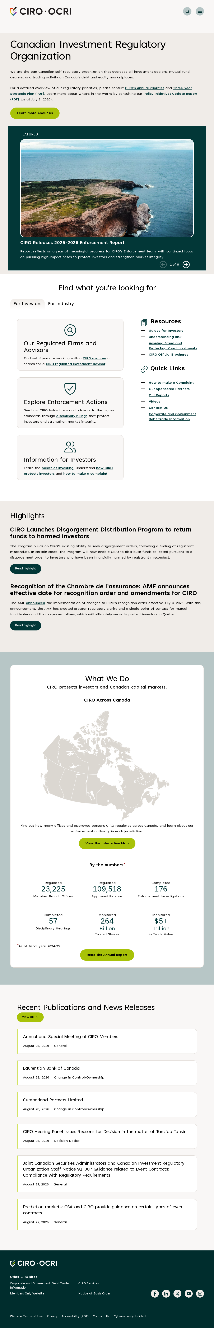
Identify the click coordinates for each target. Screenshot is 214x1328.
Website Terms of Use (26, 1316)
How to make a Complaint (171, 383)
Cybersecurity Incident (130, 1316)
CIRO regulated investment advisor (75, 364)
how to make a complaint (85, 474)
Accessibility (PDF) (75, 1316)
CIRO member (94, 358)
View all (28, 1017)
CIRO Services (88, 1283)
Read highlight (25, 568)
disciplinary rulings (71, 416)
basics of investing (58, 468)
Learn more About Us (35, 113)
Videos (154, 401)
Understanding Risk (165, 337)
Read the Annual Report (107, 955)
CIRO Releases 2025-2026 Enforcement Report (72, 243)
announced (35, 603)
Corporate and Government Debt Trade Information (39, 1285)
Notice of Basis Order (94, 1293)
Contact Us (158, 408)
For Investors (27, 304)
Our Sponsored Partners (169, 389)
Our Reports (159, 395)
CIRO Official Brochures (168, 354)
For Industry (61, 304)
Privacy (52, 1316)
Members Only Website (27, 1293)
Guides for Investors (166, 331)
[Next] (186, 264)
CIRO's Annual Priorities (144, 88)
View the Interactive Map (107, 843)
